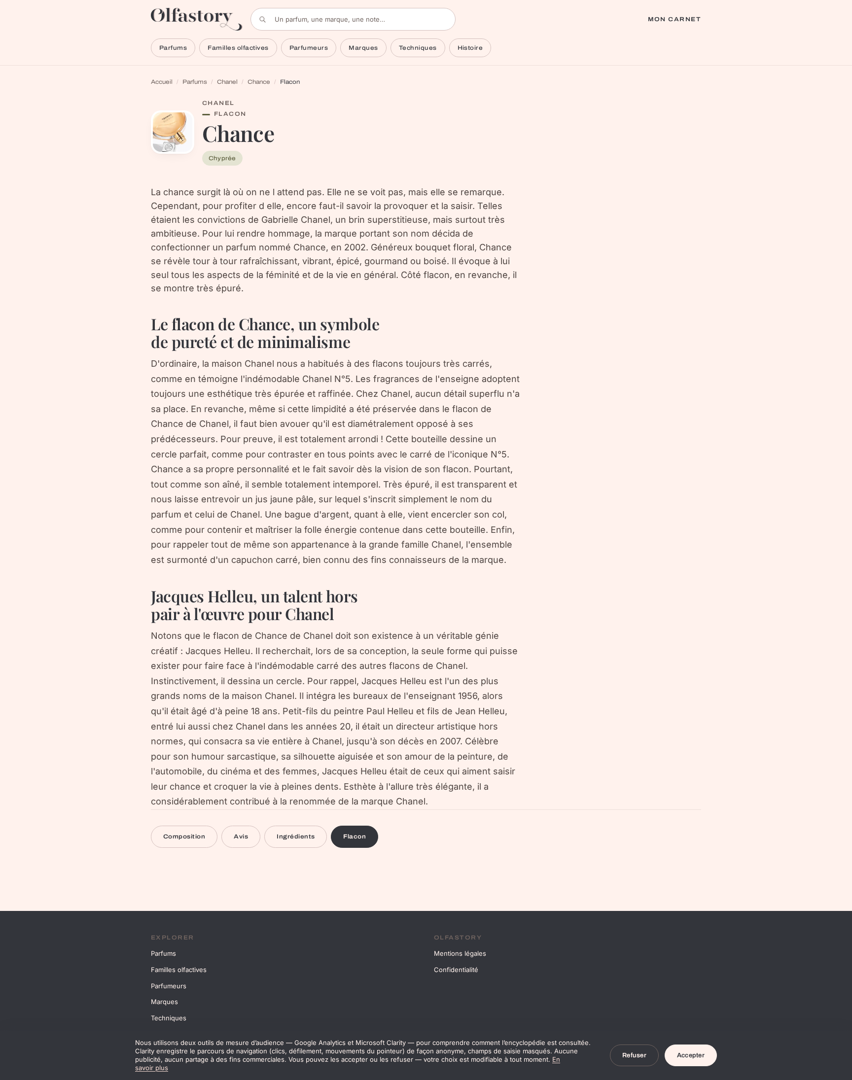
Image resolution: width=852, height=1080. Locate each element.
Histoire (470, 47)
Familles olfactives (238, 47)
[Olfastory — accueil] (197, 19)
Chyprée (222, 158)
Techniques (418, 47)
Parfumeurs (308, 47)
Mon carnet (674, 19)
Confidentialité (456, 970)
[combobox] (353, 19)
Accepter (691, 1055)
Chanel (227, 81)
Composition (184, 836)
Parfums (173, 47)
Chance (259, 81)
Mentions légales (460, 953)
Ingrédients (296, 836)
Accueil (162, 81)
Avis (241, 836)
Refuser (634, 1055)
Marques (363, 47)
